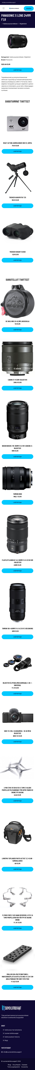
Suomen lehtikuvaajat (11, 1033)
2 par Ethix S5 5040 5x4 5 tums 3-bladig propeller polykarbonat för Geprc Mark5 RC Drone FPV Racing (17, 790)
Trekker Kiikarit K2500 (18, 252)
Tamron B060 (17, 494)
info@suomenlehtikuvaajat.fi (9, 2)
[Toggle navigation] (3, 8)
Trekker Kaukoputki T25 (17, 197)
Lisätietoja (17, 70)
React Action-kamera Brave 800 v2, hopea (17, 143)
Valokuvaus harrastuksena (13, 1030)
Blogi (6, 1040)
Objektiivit (23, 24)
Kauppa (28, 8)
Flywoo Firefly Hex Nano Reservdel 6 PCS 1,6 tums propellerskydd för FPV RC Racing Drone (17, 917)
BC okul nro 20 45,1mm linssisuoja (17, 321)
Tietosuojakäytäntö (13, 1067)
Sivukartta (24, 1067)
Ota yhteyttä (16, 1065)
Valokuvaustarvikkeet (10, 24)
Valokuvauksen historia (12, 1037)
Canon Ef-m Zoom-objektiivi (17, 380)
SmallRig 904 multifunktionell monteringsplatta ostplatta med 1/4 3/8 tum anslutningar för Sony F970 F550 (17, 976)
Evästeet (24, 1065)
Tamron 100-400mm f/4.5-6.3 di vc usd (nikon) (17, 628)
